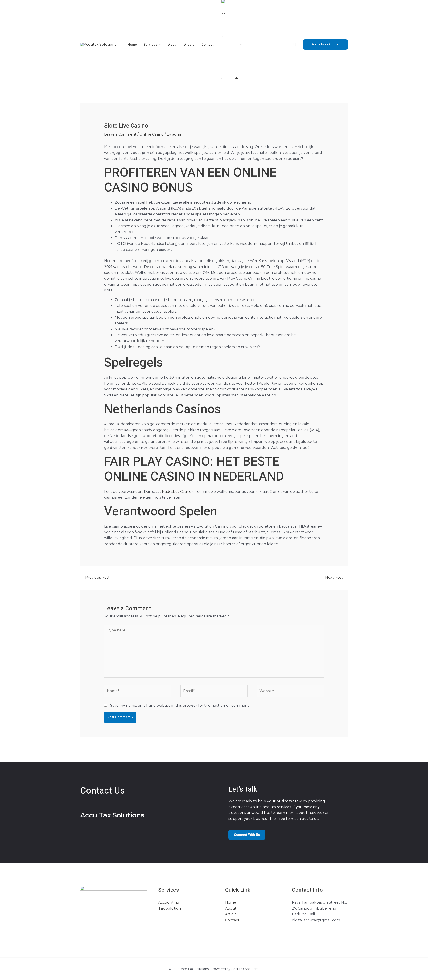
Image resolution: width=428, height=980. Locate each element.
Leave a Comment (120, 134)
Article (189, 44)
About (172, 44)
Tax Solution (169, 908)
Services (150, 44)
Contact (207, 44)
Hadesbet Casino (176, 491)
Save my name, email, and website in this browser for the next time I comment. (180, 705)
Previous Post (95, 577)
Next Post (336, 577)
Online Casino (151, 134)
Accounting (168, 902)
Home (132, 44)
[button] (159, 44)
